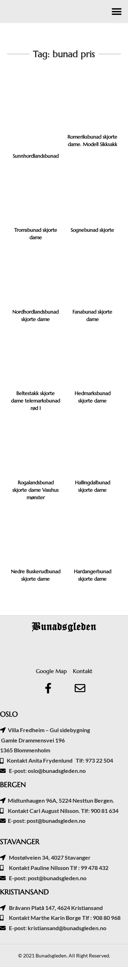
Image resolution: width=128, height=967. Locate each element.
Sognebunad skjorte (92, 230)
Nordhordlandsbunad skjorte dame (35, 315)
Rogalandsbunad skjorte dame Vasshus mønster (35, 490)
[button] (116, 11)
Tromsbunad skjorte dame (35, 234)
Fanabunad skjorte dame (92, 315)
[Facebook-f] (48, 688)
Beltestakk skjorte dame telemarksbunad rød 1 (35, 400)
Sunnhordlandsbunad (36, 156)
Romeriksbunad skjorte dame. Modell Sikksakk (92, 140)
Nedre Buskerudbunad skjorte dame (35, 575)
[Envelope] (80, 688)
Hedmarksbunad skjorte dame (93, 397)
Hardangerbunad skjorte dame (92, 575)
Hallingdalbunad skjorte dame (92, 486)
